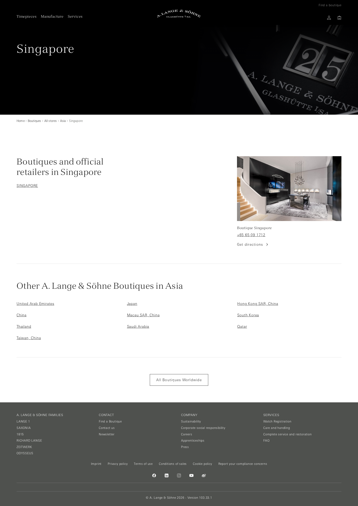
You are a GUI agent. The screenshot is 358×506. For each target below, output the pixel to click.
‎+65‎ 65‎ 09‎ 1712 (251, 235)
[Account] (329, 18)
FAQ (266, 440)
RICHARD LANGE (29, 440)
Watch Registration (277, 421)
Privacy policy (118, 463)
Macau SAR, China (143, 315)
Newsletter (107, 434)
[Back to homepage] (179, 14)
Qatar (242, 326)
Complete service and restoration (287, 434)
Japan (132, 304)
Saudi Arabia (138, 326)
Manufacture (52, 16)
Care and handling (276, 428)
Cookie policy (202, 463)
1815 (20, 434)
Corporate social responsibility (203, 428)
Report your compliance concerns (242, 463)
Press (185, 447)
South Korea (248, 315)
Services (75, 16)
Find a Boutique (110, 421)
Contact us (107, 428)
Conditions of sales (173, 463)
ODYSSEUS (25, 453)
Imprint (96, 463)
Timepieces (27, 16)
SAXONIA (24, 428)
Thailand (24, 326)
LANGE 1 (23, 421)
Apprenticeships (192, 440)
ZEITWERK (24, 447)
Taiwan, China (29, 338)
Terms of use (143, 463)
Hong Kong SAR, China (257, 304)
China (22, 315)
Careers (186, 434)
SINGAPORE (27, 186)
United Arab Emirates (35, 304)
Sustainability (191, 421)
